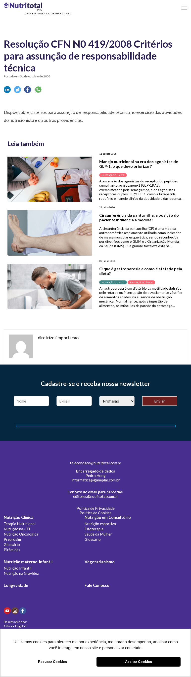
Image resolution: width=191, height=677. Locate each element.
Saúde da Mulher (98, 534)
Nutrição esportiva (100, 523)
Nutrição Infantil (17, 568)
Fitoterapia (94, 529)
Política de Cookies (95, 512)
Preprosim (12, 539)
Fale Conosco (97, 585)
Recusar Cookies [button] (52, 662)
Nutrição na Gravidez (21, 573)
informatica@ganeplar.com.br (95, 480)
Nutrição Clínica (18, 517)
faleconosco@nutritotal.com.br (95, 463)
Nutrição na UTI (17, 529)
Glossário (12, 544)
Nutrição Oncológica (21, 534)
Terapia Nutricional (20, 523)
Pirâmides (12, 549)
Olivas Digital (15, 626)
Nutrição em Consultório (108, 517)
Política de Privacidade (96, 508)
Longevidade (16, 585)
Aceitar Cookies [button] (138, 662)
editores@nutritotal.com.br (95, 496)
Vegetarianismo (100, 561)
